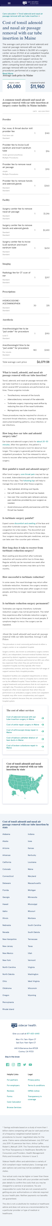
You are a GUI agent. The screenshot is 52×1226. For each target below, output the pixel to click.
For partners (12, 1080)
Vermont (32, 960)
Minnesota (32, 897)
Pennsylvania (8, 1002)
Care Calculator (14, 1102)
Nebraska (7, 925)
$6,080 (14, 85)
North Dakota (8, 974)
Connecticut (8, 876)
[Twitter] (24, 1066)
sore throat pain (28, 474)
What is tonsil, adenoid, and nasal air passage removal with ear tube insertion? (25, 374)
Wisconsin (32, 988)
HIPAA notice (34, 1091)
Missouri (31, 911)
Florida (6, 890)
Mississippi (32, 904)
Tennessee (32, 939)
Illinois (5, 918)
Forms (9, 1096)
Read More (8, 74)
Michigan (32, 890)
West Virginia (34, 981)
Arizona (6, 848)
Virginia (31, 967)
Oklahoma (7, 988)
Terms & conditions (36, 1085)
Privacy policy (34, 1080)
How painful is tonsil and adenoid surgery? (26, 469)
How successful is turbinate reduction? (24, 577)
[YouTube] (30, 1066)
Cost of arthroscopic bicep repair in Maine (22, 731)
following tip (28, 481)
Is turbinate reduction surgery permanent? (26, 603)
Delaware (7, 883)
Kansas (31, 848)
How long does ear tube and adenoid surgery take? (22, 434)
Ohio (5, 981)
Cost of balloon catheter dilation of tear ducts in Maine (22, 739)
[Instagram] (13, 1066)
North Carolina (9, 967)
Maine (30, 869)
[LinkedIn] (19, 1066)
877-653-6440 (33, 1034)
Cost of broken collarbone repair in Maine (22, 747)
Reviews (10, 1091)
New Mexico (8, 953)
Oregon (6, 995)
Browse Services (14, 1107)
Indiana (31, 834)
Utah (30, 953)
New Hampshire (10, 939)
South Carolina (34, 925)
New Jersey (8, 946)
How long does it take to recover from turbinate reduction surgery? (23, 549)
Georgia (6, 897)
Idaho (5, 911)
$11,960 (37, 85)
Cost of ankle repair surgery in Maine (22, 725)
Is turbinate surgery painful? (18, 518)
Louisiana (32, 862)
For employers (13, 1085)
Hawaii (5, 904)
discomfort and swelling (24, 523)
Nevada (6, 932)
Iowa (30, 841)
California (7, 862)
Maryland (32, 876)
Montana (32, 918)
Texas (30, 946)
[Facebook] (7, 1066)
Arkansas (6, 855)
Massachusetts (34, 883)
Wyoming (32, 995)
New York (7, 960)
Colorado (7, 869)
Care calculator (9, 14)
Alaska (5, 841)
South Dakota (34, 932)
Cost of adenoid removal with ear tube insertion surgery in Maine (21, 718)
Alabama (6, 834)
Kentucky (32, 855)
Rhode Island (8, 1009)
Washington (33, 974)
